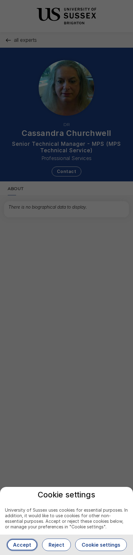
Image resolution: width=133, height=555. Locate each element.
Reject (56, 545)
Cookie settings (101, 545)
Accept (22, 545)
